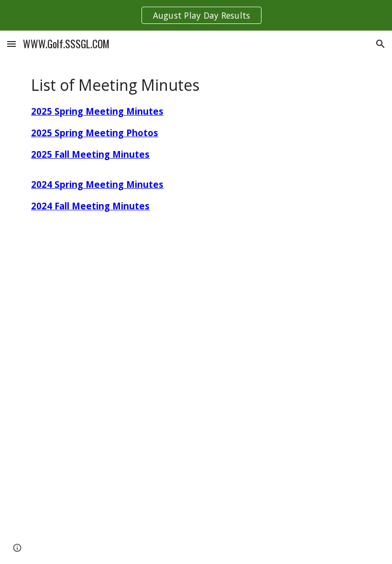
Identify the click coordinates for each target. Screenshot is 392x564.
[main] (152, 160)
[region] (196, 15)
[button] (11, 44)
